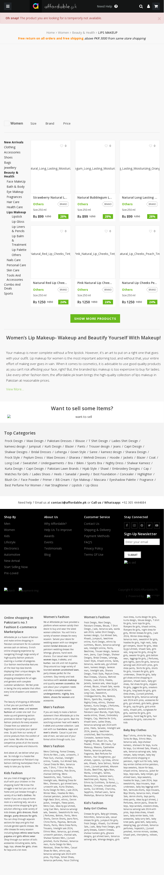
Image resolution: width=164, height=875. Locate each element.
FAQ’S (88, 542)
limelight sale (50, 780)
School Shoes (67, 857)
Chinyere (98, 785)
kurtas (47, 662)
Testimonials (53, 548)
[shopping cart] (156, 6)
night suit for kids (143, 761)
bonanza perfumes (53, 860)
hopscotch (139, 828)
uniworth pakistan (53, 834)
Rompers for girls (131, 626)
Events (48, 542)
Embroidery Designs (126, 469)
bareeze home (102, 737)
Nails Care (14, 260)
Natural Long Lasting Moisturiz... (139, 197)
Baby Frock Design (105, 826)
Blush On (11, 480)
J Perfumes (49, 815)
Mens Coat (49, 805)
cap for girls (138, 706)
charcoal (59, 757)
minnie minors (141, 831)
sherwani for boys (141, 745)
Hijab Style (89, 469)
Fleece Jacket (68, 802)
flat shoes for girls (139, 684)
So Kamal (110, 782)
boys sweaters (130, 767)
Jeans (117, 446)
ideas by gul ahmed (65, 805)
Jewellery (10, 168)
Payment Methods (97, 536)
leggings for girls (138, 658)
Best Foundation (104, 474)
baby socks (151, 821)
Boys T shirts (129, 735)
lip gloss (18, 221)
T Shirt (52, 767)
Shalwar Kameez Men (54, 837)
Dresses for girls (91, 813)
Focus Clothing (71, 860)
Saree (93, 452)
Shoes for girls (143, 674)
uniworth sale (50, 786)
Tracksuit (66, 777)
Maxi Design (35, 441)
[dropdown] (148, 6)
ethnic (64, 799)
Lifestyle (10, 542)
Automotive (12, 554)
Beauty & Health (83, 32)
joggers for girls (139, 687)
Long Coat (12, 463)
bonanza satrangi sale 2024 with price (141, 663)
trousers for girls (140, 671)
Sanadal (70, 474)
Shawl (104, 469)
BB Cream (62, 480)
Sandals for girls (131, 696)
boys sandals (135, 805)
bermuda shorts (136, 789)
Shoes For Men (61, 847)
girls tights (128, 661)
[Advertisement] (82, 76)
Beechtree (89, 651)
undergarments (52, 693)
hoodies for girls (131, 642)
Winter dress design (140, 636)
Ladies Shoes (41, 474)
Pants (81, 446)
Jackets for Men (69, 796)
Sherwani (54, 783)
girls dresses (24, 812)
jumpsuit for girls (109, 820)
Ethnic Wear (50, 831)
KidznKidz (89, 816)
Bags (7, 162)
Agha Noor (109, 769)
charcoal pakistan (52, 796)
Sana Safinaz (104, 763)
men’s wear (18, 708)
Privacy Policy (93, 548)
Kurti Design (53, 446)
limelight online (97, 648)
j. (117, 782)
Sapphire (88, 792)
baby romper (138, 754)
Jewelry (85, 474)
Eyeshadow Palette (122, 480)
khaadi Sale (106, 686)
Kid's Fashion (93, 803)
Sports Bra (94, 463)
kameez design (15, 446)
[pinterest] (142, 525)
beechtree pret (91, 779)
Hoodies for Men (66, 793)
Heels (58, 474)
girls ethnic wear (26, 836)
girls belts (146, 703)
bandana (62, 729)
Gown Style (78, 452)
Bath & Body (16, 187)
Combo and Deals (12, 286)
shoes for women (60, 697)
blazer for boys (145, 767)
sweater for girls (137, 655)
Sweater (53, 812)
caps (70, 729)
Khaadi (87, 638)
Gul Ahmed (97, 788)
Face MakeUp (16, 181)
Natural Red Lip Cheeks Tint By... (50, 283)
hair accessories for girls (140, 718)
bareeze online (106, 708)
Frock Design (14, 441)
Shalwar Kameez (138, 463)
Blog (47, 554)
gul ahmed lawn (69, 783)
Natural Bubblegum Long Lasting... (95, 197)
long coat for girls (137, 652)
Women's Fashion (97, 617)
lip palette (19, 250)
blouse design (144, 620)
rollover (153, 834)
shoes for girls (23, 846)
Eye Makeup (15, 192)
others (16, 255)
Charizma (110, 788)
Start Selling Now (16, 566)
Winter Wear (50, 793)
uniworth (71, 754)
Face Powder (30, 480)
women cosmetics (65, 683)
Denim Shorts (58, 818)
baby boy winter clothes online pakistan (140, 763)
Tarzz (111, 779)
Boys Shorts (129, 793)
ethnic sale (64, 850)
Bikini (80, 463)
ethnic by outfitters (53, 770)
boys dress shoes (138, 812)
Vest (59, 777)
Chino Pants (50, 821)
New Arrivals (13, 142)
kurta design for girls (145, 616)
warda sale (99, 664)
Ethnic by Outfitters (94, 782)
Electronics (11, 548)
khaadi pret (110, 785)
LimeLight (97, 772)
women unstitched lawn (65, 669)
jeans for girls (142, 661)
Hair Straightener (56, 485)
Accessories (12, 152)
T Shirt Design (98, 441)
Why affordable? (55, 523)
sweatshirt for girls (148, 639)
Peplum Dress (33, 457)
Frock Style (12, 457)
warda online (90, 715)
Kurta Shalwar (66, 786)
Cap (146, 469)
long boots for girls (141, 690)
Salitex (106, 772)
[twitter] (149, 525)
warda (87, 788)
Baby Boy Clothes (134, 730)
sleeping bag (129, 825)
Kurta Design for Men (54, 789)
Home (50, 32)
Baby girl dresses (109, 813)
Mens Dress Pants (67, 825)
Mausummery (91, 776)
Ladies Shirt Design (125, 441)
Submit (133, 555)
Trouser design (99, 446)
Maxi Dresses (55, 457)
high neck (146, 642)
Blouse (80, 441)
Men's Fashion (54, 746)
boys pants (149, 796)
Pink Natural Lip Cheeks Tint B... (95, 283)
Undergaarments (52, 463)
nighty (65, 693)
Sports (8, 293)
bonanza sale (105, 628)
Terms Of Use (93, 554)
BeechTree (97, 769)
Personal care (16, 265)
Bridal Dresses (41, 452)
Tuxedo (55, 761)
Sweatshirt (30, 463)
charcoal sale (70, 834)
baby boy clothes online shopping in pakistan (139, 758)
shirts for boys (144, 735)
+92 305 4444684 (134, 502)
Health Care (15, 207)
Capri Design (133, 446)
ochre (126, 837)
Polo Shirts (69, 770)
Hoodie (115, 457)
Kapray (103, 779)
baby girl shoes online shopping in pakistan (139, 677)
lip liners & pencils (18, 229)
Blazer (69, 446)
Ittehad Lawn (101, 792)
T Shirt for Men (65, 767)
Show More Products (95, 318)
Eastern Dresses (106, 829)
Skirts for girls (143, 668)
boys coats (134, 773)
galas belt (139, 821)
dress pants (129, 799)
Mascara (100, 480)
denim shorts (135, 796)
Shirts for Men (51, 754)
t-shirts (62, 659)
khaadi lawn (90, 721)
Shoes (8, 157)
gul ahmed (73, 831)
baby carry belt (142, 818)
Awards (49, 536)
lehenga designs (106, 839)
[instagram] (134, 525)
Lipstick (77, 485)
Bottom (59, 815)
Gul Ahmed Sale (68, 761)
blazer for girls (144, 645)
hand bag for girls (142, 716)
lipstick (17, 216)
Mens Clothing (51, 751)
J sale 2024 (72, 789)
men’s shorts (51, 732)
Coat (152, 457)
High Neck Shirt (52, 799)
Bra (70, 463)
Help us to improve (58, 529)
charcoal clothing (52, 773)
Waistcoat (48, 847)
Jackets (128, 457)
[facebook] (127, 525)
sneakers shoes (150, 805)
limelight (55, 802)
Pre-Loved (11, 573)
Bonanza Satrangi (104, 795)
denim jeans (140, 802)
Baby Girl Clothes (95, 808)
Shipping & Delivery (97, 529)
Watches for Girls (16, 474)
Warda (87, 772)
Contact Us (91, 523)
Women (63, 32)
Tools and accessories (15, 277)
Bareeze (111, 696)
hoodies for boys (131, 780)
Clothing (9, 147)
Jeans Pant (72, 818)
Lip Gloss (92, 485)
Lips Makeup (16, 212)
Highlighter (144, 474)
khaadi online (104, 660)
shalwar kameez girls (94, 832)
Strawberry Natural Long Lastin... (50, 197)
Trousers (48, 828)
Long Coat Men (51, 809)
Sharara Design (136, 452)
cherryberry (142, 834)
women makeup (68, 680)
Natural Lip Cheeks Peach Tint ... (139, 283)
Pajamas (61, 821)
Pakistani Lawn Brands (63, 469)
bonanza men (130, 639)
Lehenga (61, 452)
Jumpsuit (35, 446)
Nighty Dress (114, 463)
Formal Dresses (67, 751)
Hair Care (13, 202)
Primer (47, 480)
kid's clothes (25, 795)
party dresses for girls (25, 815)
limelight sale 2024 (62, 828)
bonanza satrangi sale (139, 751)
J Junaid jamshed (99, 766)
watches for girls (137, 712)
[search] (141, 6)
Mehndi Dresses (95, 457)
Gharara (74, 457)
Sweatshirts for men (68, 812)
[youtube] (157, 525)
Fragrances (14, 197)
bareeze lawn (106, 776)
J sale (62, 754)
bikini (47, 697)
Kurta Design (14, 469)
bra (72, 693)
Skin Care (13, 270)
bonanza (61, 831)
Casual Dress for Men (54, 764)
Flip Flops (54, 857)
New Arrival (12, 560)
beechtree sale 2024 (106, 689)
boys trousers (142, 783)
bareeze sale (98, 683)
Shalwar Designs (16, 452)
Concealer (127, 474)
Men (7, 523)
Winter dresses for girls (140, 632)
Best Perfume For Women (23, 485)
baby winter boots (139, 815)
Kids (7, 536)
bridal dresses (59, 645)
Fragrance (146, 480)
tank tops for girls (141, 623)
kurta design (129, 620)
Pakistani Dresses (59, 441)
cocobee (153, 831)
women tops (50, 659)
